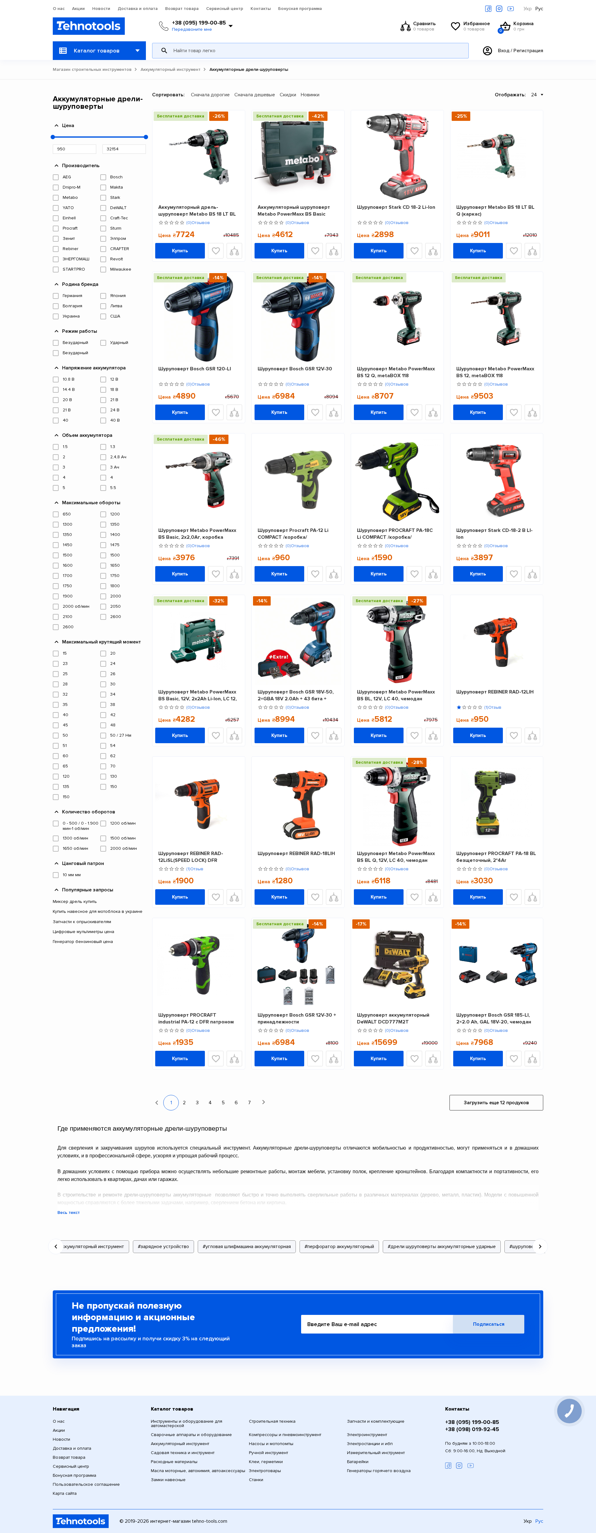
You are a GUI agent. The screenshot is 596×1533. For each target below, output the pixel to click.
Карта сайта (65, 1493)
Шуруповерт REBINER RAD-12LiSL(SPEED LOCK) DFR (190, 856)
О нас (59, 9)
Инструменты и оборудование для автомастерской (186, 1423)
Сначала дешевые (254, 94)
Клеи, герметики (266, 1462)
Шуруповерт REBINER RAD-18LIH (296, 853)
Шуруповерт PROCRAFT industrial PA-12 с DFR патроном (196, 1018)
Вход (503, 51)
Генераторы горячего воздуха (379, 1471)
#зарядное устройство (163, 1246)
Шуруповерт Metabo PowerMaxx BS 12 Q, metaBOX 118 (396, 372)
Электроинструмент (367, 1435)
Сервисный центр (224, 9)
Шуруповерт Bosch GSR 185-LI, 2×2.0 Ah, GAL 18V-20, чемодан (493, 1018)
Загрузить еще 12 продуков (496, 1103)
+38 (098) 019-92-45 (472, 1429)
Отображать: (510, 95)
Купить (180, 251)
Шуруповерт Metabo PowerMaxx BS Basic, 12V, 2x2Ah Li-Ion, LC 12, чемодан (197, 695)
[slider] (53, 137)
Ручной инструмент (268, 1453)
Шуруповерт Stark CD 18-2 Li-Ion (396, 207)
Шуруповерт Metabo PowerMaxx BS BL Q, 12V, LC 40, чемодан (396, 856)
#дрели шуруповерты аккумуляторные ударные (442, 1246)
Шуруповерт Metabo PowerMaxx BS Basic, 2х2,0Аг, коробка (197, 533)
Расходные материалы (174, 1462)
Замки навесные (168, 1480)
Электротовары (265, 1471)
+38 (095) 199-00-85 (199, 22)
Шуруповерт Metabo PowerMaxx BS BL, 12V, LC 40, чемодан (396, 695)
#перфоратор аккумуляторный (339, 1246)
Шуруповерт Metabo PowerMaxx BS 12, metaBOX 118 (495, 372)
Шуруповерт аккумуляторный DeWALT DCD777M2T (393, 1018)
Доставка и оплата (138, 9)
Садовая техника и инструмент (182, 1453)
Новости (101, 9)
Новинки (310, 94)
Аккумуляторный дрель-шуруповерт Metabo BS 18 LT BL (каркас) (197, 210)
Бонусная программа (300, 9)
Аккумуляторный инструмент (171, 69)
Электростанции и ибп (370, 1444)
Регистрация (528, 51)
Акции (78, 9)
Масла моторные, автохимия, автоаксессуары (198, 1471)
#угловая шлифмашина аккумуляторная (247, 1246)
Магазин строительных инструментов (92, 69)
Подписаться (488, 1324)
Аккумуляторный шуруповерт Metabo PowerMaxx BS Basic (294, 210)
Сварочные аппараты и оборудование (191, 1435)
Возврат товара (182, 9)
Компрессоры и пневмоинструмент (285, 1435)
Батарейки (357, 1462)
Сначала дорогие (210, 94)
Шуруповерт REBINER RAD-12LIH (495, 692)
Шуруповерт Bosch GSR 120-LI (194, 369)
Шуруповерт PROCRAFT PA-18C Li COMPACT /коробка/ (395, 533)
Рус (539, 8)
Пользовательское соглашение (86, 1484)
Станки (256, 1480)
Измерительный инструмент (376, 1453)
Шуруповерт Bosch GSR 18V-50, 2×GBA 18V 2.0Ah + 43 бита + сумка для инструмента (296, 695)
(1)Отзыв (492, 707)
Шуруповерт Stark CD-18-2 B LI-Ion (494, 533)
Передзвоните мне (192, 29)
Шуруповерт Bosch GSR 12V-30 (295, 369)
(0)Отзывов (198, 222)
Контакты (261, 9)
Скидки (288, 94)
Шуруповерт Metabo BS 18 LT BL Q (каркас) (495, 210)
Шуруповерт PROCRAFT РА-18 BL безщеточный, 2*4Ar (496, 856)
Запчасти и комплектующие (375, 1421)
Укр (528, 8)
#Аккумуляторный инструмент (90, 1246)
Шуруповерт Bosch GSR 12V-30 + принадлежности (297, 1018)
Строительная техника (272, 1421)
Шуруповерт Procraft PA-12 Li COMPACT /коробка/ (293, 533)
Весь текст (68, 1212)
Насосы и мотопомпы (271, 1444)
